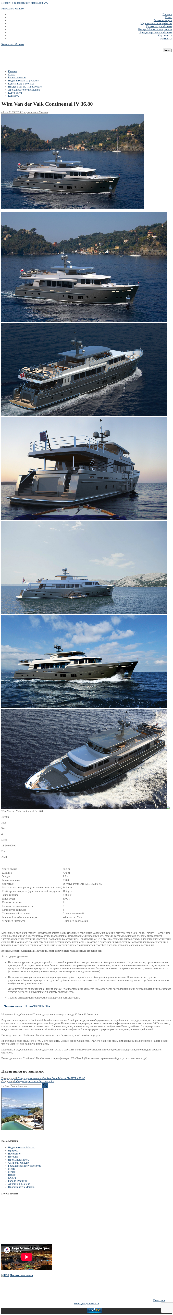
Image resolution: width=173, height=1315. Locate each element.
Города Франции (18, 1180)
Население (14, 1153)
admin (4, 112)
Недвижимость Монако (21, 1147)
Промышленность (18, 1159)
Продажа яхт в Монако (34, 112)
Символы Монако (18, 1162)
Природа (13, 1150)
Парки (12, 1174)
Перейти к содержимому (15, 2)
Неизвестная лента (21, 1275)
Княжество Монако (12, 8)
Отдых (12, 1177)
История (13, 1156)
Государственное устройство (24, 1165)
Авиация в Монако (19, 1183)
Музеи (12, 1171)
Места (11, 1168)
